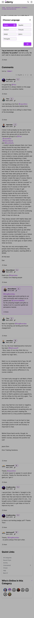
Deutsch (6, 29)
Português (7, 38)
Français (20, 29)
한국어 (20, 34)
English (6, 25)
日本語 (6, 34)
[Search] (28, 2)
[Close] (30, 20)
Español (20, 25)
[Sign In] (31, 2)
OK (27, 44)
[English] (9, 2)
